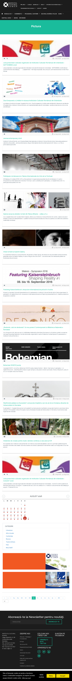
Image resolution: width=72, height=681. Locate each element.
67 (26, 598)
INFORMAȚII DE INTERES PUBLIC (53, 4)
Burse (16, 18)
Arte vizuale (10, 533)
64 (14, 598)
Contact (39, 8)
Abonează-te (54, 622)
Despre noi (35, 4)
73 (48, 598)
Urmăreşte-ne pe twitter (44, 641)
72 (45, 598)
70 (37, 598)
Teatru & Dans (10, 542)
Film (7, 545)
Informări (22, 18)
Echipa (22, 641)
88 (59, 598)
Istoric (21, 650)
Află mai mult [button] (26, 678)
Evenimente (18, 14)
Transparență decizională (27, 8)
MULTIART (9, 547)
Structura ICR (23, 644)
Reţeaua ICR (8, 14)
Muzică (8, 539)
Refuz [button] (51, 676)
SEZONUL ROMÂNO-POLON (49, 14)
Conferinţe (9, 536)
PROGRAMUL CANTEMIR (31, 14)
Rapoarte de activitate (26, 647)
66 (22, 598)
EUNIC (60, 14)
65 (18, 598)
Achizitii (22, 655)
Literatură (9, 530)
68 (30, 598)
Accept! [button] (62, 676)
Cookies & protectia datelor (27, 666)
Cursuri (29, 4)
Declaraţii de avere (25, 652)
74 (52, 598)
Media (42, 4)
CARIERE (45, 8)
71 (41, 598)
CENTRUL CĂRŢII (6, 18)
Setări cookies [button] (41, 676)
